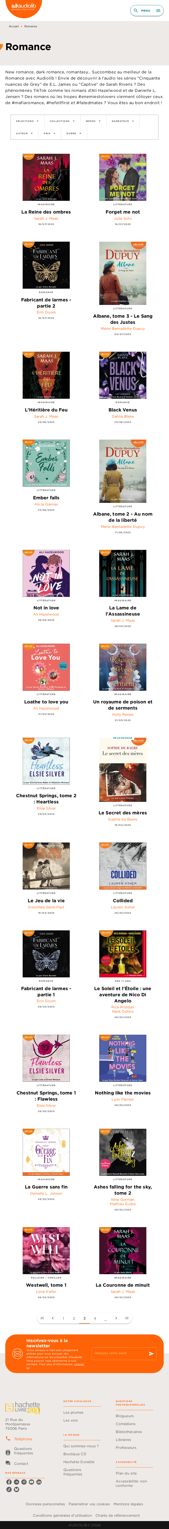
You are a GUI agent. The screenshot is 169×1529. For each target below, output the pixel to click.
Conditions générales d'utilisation (62, 1515)
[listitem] (9, 1482)
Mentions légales (128, 1504)
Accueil (14, 26)
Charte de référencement (118, 1515)
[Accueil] (23, 10)
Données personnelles (45, 1504)
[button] (27, 121)
